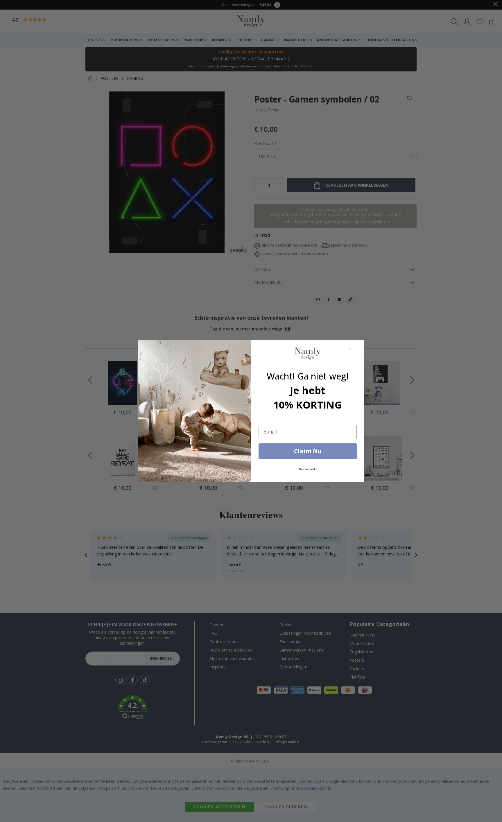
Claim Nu (308, 451)
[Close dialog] (350, 349)
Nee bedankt (308, 469)
